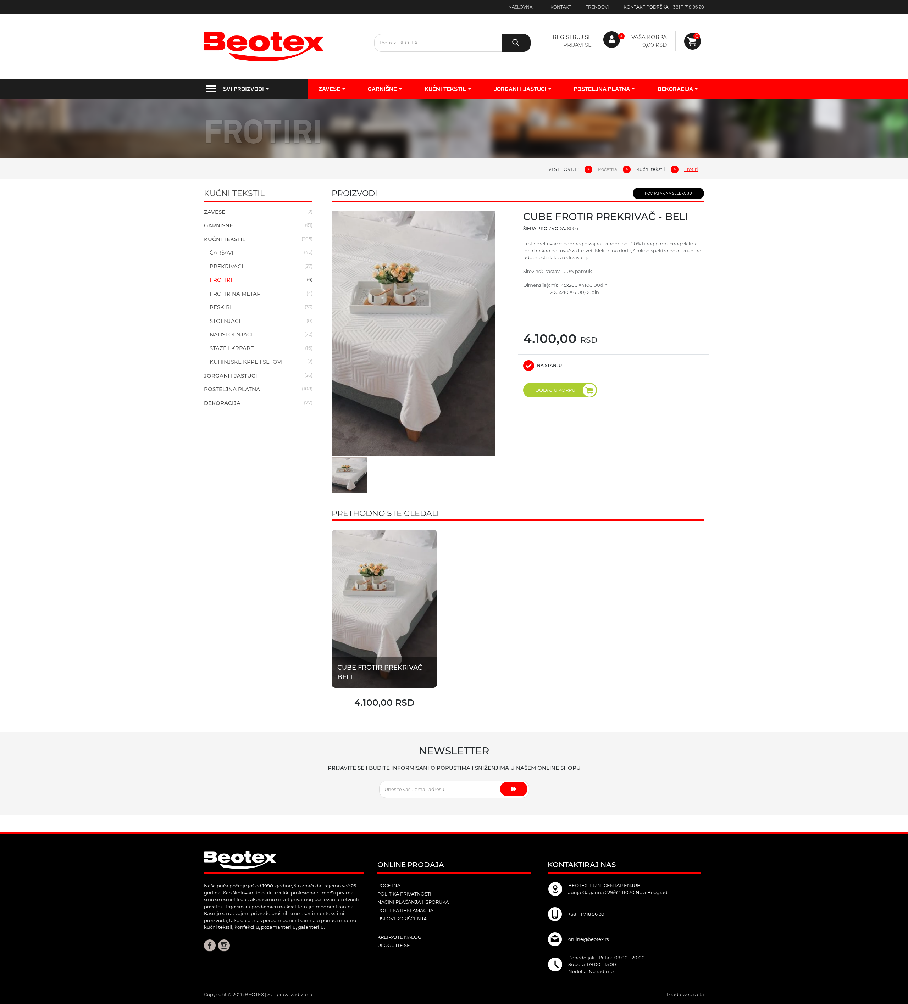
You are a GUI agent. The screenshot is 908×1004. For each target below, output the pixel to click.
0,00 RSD (654, 44)
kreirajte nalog (399, 937)
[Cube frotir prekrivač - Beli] (384, 608)
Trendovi (597, 7)
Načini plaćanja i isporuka (413, 902)
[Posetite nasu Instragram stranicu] (224, 945)
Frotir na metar (235, 293)
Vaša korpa (649, 37)
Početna (607, 169)
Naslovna (520, 7)
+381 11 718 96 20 (687, 7)
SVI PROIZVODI (243, 89)
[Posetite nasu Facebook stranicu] (210, 945)
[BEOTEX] (284, 46)
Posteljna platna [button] (602, 89)
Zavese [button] (329, 89)
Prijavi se (577, 44)
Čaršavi (221, 252)
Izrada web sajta (685, 994)
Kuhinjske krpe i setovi (246, 361)
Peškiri (221, 307)
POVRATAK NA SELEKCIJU (668, 193)
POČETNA (388, 885)
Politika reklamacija (405, 910)
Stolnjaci (225, 321)
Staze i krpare (232, 348)
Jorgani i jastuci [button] (520, 89)
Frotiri (221, 280)
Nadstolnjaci (231, 334)
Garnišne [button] (382, 89)
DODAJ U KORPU (555, 390)
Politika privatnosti (404, 894)
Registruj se (572, 37)
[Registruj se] (692, 41)
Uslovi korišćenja (402, 918)
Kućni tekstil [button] (445, 89)
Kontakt (560, 7)
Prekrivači (226, 266)
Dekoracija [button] (675, 89)
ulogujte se (393, 945)
